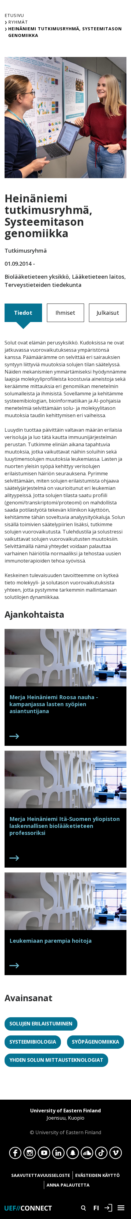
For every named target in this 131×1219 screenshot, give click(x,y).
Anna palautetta (68, 1185)
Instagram (29, 1154)
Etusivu (14, 15)
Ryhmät (18, 22)
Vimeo (115, 1154)
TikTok (101, 1154)
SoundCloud (87, 1154)
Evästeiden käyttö (97, 1175)
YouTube (44, 1154)
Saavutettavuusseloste (40, 1175)
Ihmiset (65, 312)
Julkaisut (108, 312)
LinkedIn (58, 1154)
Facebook (15, 1154)
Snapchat (72, 1154)
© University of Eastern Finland (65, 1121)
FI (96, 1207)
